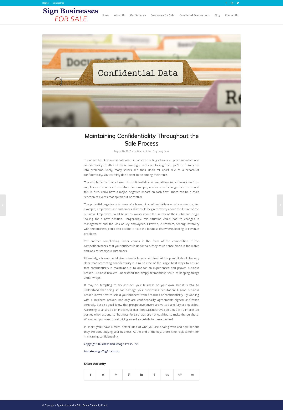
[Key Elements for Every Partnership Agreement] (3, 205)
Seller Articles (143, 151)
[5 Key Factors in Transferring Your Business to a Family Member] (280, 205)
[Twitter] (238, 3)
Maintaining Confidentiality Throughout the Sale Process (142, 139)
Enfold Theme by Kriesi (95, 405)
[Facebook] (226, 3)
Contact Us (58, 2)
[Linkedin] (232, 3)
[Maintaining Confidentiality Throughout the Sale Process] (141, 80)
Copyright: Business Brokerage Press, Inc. (111, 344)
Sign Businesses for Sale (69, 405)
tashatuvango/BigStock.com (102, 351)
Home (45, 2)
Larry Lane (163, 151)
